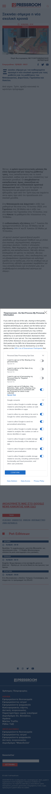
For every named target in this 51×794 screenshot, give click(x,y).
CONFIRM (15, 472)
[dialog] (25, 397)
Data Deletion (12, 481)
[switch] (42, 361)
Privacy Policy (39, 481)
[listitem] (25, 355)
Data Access (25, 481)
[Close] (46, 313)
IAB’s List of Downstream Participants (28, 348)
